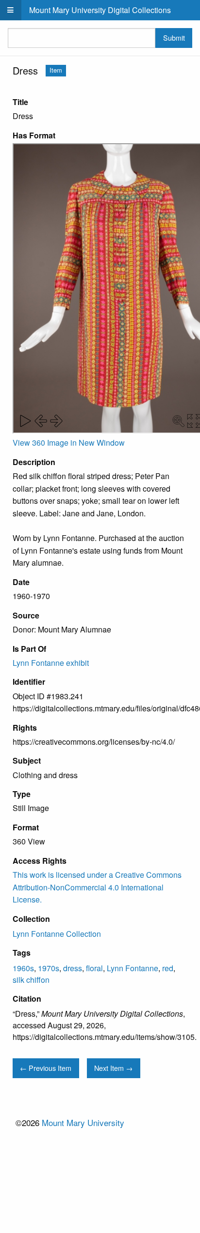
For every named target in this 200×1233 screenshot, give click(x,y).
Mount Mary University (83, 1122)
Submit (174, 37)
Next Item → (113, 1068)
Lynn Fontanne (132, 968)
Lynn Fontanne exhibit (51, 662)
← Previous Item (45, 1068)
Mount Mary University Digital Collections (100, 9)
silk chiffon (31, 979)
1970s (48, 968)
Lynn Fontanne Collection (57, 933)
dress (72, 968)
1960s (23, 968)
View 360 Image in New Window (69, 442)
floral (94, 968)
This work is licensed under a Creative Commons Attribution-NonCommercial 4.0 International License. (97, 887)
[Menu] (10, 10)
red (167, 968)
